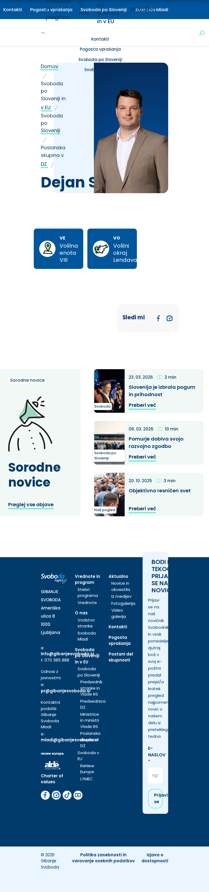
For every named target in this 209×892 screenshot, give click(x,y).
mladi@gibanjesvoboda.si (69, 740)
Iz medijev (121, 596)
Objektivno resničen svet (160, 490)
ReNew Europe (87, 769)
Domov (49, 66)
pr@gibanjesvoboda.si (65, 691)
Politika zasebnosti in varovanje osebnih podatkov (103, 858)
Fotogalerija (123, 603)
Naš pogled (104, 509)
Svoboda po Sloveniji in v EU (53, 95)
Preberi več (142, 405)
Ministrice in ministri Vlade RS (89, 720)
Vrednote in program (87, 579)
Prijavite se (158, 798)
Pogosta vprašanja (100, 49)
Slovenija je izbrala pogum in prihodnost (162, 391)
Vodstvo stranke (86, 623)
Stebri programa (88, 593)
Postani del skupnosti (121, 657)
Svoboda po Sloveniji (100, 59)
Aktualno (142, 9)
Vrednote (87, 602)
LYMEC (86, 779)
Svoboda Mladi (87, 636)
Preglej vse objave (31, 504)
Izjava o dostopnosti (155, 858)
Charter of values (52, 779)
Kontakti (12, 10)
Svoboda (102, 406)
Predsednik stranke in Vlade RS (91, 688)
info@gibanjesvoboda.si (67, 654)
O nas (81, 613)
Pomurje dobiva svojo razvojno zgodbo (156, 442)
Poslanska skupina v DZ (53, 155)
